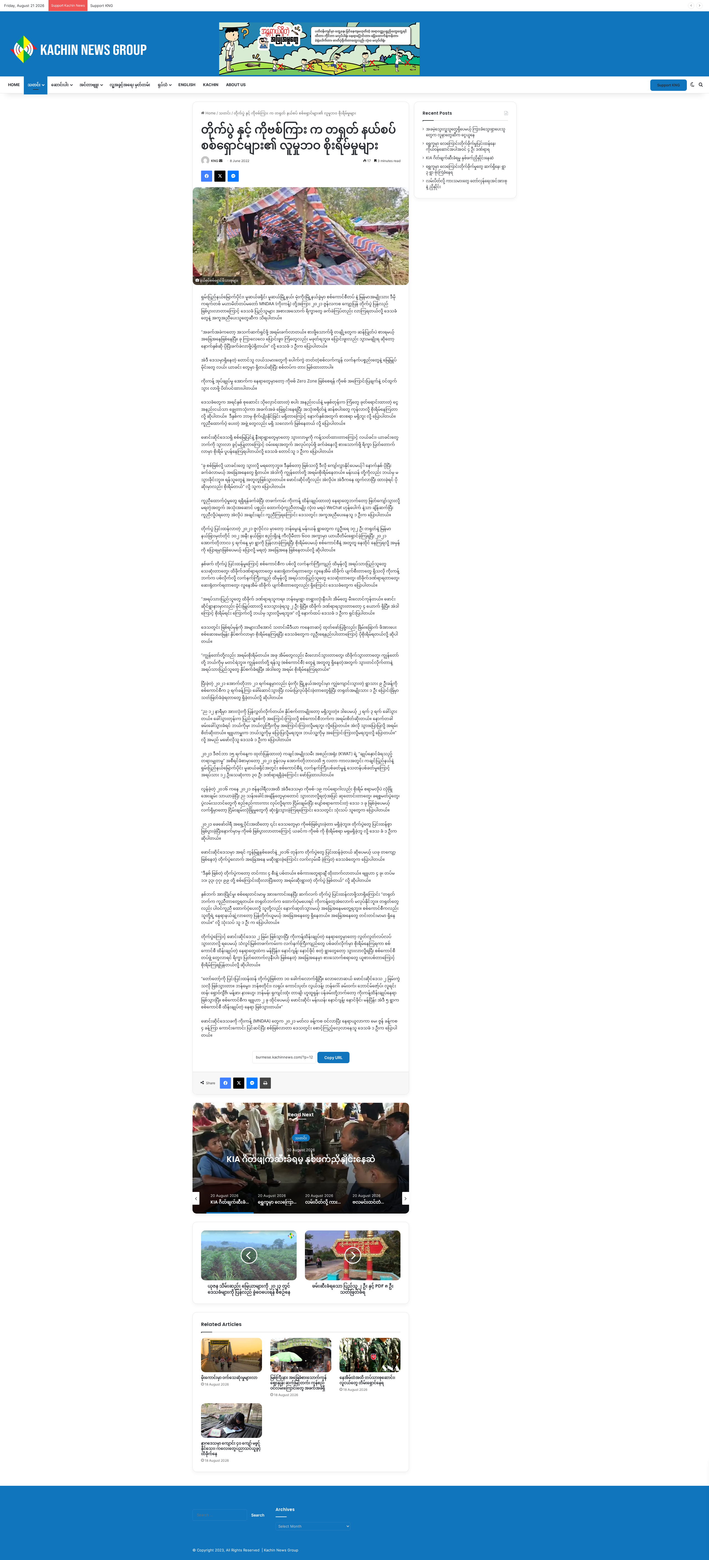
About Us (236, 84)
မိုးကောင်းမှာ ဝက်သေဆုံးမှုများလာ (229, 1377)
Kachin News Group (281, 1550)
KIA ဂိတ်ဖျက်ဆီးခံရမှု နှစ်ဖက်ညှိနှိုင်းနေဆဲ (460, 158)
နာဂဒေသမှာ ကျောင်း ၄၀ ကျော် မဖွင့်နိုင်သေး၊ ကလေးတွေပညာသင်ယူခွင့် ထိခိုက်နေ (231, 1448)
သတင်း (34, 84)
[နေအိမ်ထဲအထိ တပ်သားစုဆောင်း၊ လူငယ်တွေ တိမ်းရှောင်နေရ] (370, 1355)
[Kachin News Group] (212, 49)
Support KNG (101, 5)
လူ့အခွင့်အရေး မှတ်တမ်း (130, 84)
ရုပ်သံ (163, 84)
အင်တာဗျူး (89, 84)
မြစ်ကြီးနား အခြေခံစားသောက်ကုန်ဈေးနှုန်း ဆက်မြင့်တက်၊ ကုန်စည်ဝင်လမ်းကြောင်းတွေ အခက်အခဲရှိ (298, 1383)
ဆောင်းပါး (60, 84)
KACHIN (210, 84)
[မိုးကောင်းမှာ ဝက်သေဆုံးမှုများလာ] (231, 1355)
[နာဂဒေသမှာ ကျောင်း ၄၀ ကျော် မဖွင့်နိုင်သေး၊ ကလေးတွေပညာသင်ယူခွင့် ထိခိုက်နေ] (231, 1420)
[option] (300, 1158)
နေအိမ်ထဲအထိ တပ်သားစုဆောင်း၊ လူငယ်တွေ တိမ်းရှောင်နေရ (367, 1380)
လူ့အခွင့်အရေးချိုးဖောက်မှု (301, 1132)
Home (14, 84)
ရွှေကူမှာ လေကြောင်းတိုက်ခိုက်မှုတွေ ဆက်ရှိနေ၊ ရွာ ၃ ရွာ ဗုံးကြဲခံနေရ (301, 1159)
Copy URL (333, 1057)
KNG (214, 161)
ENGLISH (186, 84)
